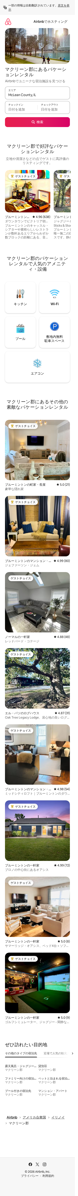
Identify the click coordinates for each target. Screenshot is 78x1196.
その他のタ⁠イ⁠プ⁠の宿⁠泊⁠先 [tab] (21, 1053)
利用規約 (48, 1176)
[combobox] (37, 94)
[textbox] (21, 109)
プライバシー (29, 1176)
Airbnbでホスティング (50, 21)
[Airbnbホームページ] (8, 21)
